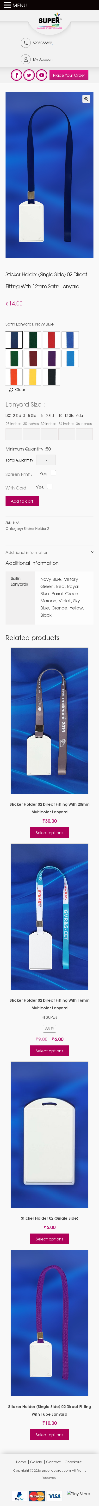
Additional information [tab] (27, 552)
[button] (86, 99)
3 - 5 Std (31, 419)
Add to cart (22, 501)
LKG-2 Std (13, 419)
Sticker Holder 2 (36, 528)
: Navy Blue (43, 324)
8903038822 (42, 42)
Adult (84, 419)
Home (21, 1461)
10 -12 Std (66, 419)
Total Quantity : (21, 460)
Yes (43, 473)
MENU (19, 5)
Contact (53, 1461)
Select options (49, 832)
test (16, 75)
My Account (43, 59)
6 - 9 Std (48, 419)
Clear (20, 389)
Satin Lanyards (30, 324)
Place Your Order (69, 75)
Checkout (73, 1461)
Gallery (36, 1461)
